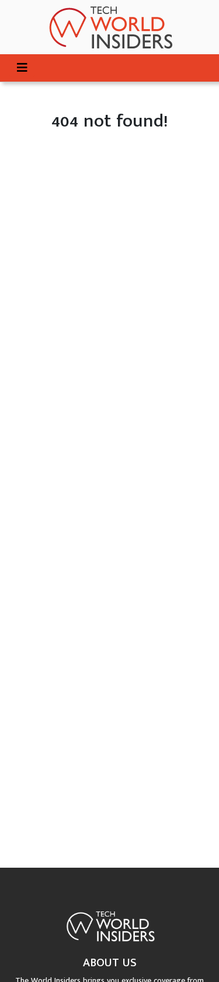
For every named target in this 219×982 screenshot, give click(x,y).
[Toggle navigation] (22, 68)
